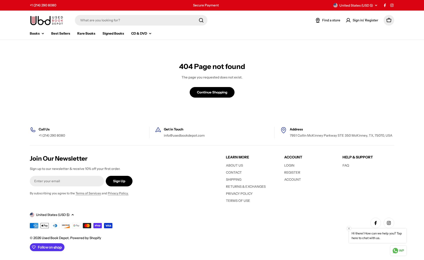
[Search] (201, 20)
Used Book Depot (55, 238)
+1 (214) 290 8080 (43, 5)
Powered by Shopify (85, 238)
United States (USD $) (356, 5)
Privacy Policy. (118, 193)
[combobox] (141, 20)
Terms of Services (88, 193)
